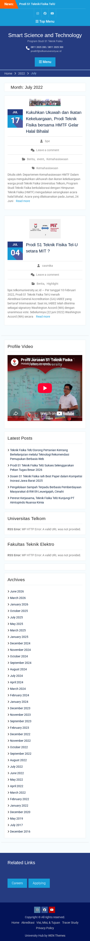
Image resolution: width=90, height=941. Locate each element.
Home (15, 922)
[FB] (45, 13)
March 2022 (18, 792)
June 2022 (17, 773)
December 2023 (20, 708)
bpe (47, 141)
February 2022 (19, 799)
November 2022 (20, 740)
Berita (31, 159)
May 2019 (16, 818)
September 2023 (20, 721)
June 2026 (17, 591)
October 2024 (19, 656)
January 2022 (19, 805)
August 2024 (18, 669)
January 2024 (19, 701)
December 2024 (20, 643)
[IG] (38, 13)
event (40, 159)
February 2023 (19, 727)
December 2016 (20, 831)
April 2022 (16, 786)
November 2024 (20, 649)
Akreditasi (27, 922)
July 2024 (16, 675)
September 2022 (20, 753)
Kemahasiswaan (57, 159)
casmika (47, 265)
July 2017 (16, 825)
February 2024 (19, 695)
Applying (39, 883)
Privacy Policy (45, 928)
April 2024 (16, 682)
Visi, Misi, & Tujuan (48, 922)
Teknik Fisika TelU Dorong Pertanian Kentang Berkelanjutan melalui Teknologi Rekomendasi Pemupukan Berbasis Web (39, 454)
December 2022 (20, 734)
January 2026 (19, 604)
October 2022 (19, 747)
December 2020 (20, 812)
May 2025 (16, 624)
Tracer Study (70, 922)
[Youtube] (52, 13)
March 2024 (18, 688)
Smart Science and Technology (45, 35)
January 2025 (19, 636)
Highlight (52, 283)
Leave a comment (47, 150)
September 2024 (20, 662)
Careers (17, 883)
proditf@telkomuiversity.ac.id (46, 51)
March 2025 (18, 630)
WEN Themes (56, 935)
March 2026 (18, 598)
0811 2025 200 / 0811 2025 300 (47, 47)
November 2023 (20, 714)
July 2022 (16, 766)
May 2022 (16, 779)
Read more (23, 201)
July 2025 (16, 617)
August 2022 (18, 760)
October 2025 (19, 611)
